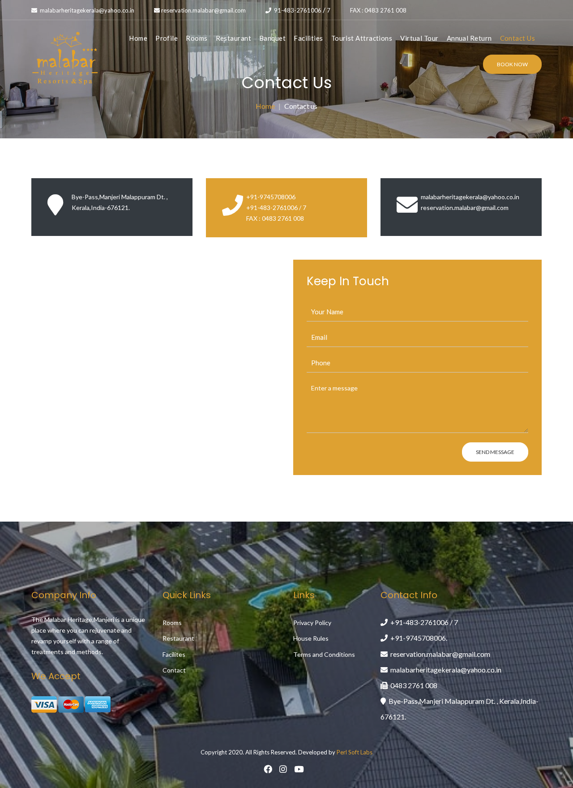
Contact (174, 670)
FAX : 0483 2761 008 (378, 10)
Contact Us (517, 38)
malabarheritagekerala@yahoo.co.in (86, 10)
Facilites (173, 654)
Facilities (308, 38)
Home (138, 38)
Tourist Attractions (362, 38)
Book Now (512, 64)
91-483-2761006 (298, 10)
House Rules (311, 638)
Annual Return (469, 38)
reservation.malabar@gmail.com (203, 10)
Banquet (272, 38)
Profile (166, 38)
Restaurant (234, 38)
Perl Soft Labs (354, 752)
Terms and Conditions (324, 654)
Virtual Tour (419, 38)
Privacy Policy (312, 622)
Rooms (196, 38)
